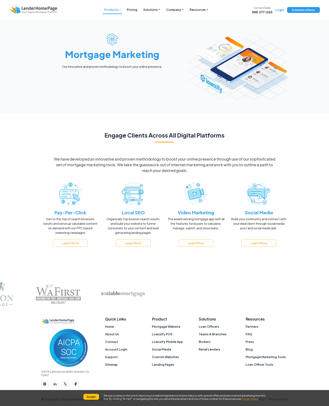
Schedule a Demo (303, 10)
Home (109, 326)
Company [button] (173, 10)
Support (111, 357)
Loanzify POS (162, 334)
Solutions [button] (150, 10)
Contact (111, 342)
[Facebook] (75, 384)
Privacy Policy (250, 398)
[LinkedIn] (55, 384)
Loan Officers (209, 326)
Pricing (132, 10)
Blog (249, 349)
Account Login (116, 349)
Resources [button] (198, 10)
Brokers (205, 342)
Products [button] (111, 10)
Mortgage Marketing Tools (266, 357)
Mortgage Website (166, 326)
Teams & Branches (213, 334)
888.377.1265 (262, 12)
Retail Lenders (209, 349)
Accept (91, 396)
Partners (252, 326)
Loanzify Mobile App (167, 342)
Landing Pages (163, 364)
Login (279, 10)
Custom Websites (165, 357)
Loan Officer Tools (259, 364)
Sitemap (111, 364)
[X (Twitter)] (65, 384)
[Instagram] (44, 384)
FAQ (249, 334)
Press (250, 342)
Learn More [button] (70, 243)
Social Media (161, 349)
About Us (112, 334)
